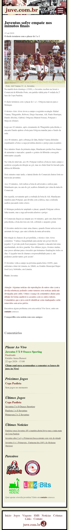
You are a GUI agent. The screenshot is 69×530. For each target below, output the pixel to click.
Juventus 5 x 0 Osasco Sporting (20, 406)
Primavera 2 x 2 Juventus (17, 414)
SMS (36, 515)
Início (8, 515)
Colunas (57, 515)
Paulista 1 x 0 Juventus (16, 410)
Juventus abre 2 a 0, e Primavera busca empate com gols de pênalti (33, 438)
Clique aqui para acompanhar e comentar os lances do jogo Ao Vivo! (32, 367)
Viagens (26, 515)
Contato (38, 519)
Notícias (46, 515)
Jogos (17, 515)
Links (28, 519)
